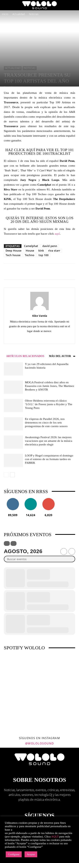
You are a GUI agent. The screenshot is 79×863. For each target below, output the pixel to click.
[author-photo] (39, 310)
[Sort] (13, 543)
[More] (52, 271)
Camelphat (31, 246)
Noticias (34, 14)
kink (41, 250)
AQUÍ (54, 836)
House (30, 250)
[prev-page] (6, 474)
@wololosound (39, 743)
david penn (49, 246)
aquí (57, 233)
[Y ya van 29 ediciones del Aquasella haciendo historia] (13, 368)
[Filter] (7, 543)
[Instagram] (35, 338)
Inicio (5, 14)
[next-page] (12, 474)
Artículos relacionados (25, 356)
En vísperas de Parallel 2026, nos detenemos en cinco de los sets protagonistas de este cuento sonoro (46, 422)
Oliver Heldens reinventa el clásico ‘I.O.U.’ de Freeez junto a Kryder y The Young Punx (48, 404)
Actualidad (18, 14)
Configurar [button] (13, 854)
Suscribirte (48, 499)
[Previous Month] (63, 551)
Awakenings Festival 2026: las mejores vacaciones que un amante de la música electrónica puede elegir (48, 441)
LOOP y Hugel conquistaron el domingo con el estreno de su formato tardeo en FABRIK (49, 459)
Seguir (12, 499)
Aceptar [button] (31, 854)
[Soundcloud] (43, 338)
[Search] (73, 5)
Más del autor (60, 356)
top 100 (44, 255)
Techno (29, 255)
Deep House (13, 250)
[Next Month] (71, 551)
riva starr (54, 250)
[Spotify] (52, 338)
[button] (6, 5)
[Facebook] (27, 338)
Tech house (13, 255)
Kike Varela (39, 316)
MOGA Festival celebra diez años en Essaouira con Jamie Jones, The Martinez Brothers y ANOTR (49, 386)
